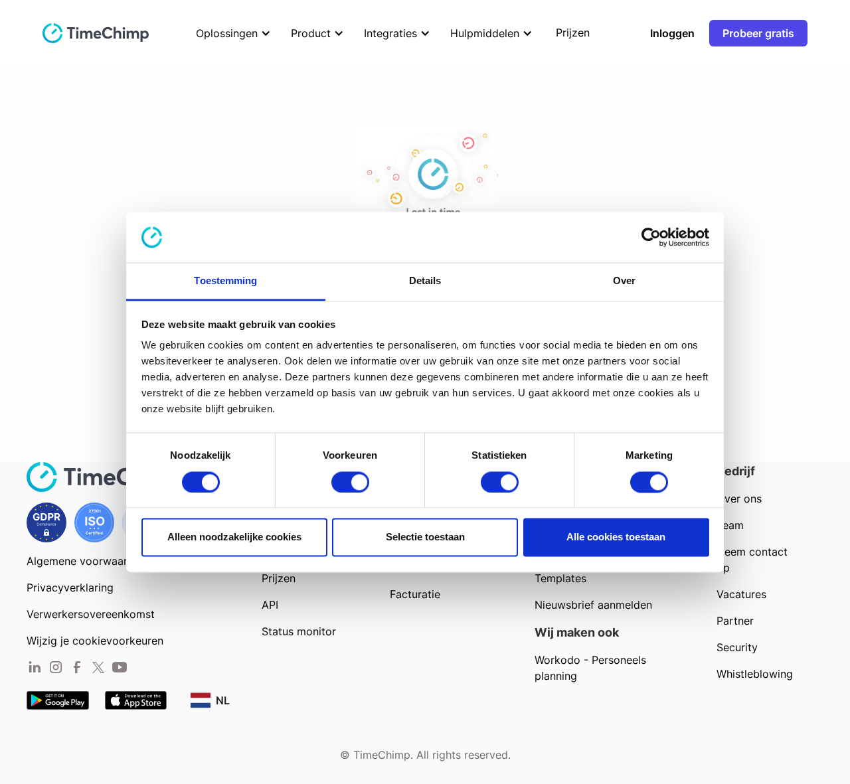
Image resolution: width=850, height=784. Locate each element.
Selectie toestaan (425, 537)
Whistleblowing (755, 673)
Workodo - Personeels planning (590, 667)
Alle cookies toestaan (615, 537)
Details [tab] (425, 281)
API (270, 604)
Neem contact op (752, 559)
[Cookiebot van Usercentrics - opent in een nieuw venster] (651, 237)
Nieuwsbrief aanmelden (593, 604)
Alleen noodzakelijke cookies (234, 537)
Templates (560, 578)
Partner (735, 620)
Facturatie (415, 594)
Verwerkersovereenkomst (91, 614)
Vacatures (741, 594)
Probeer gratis (758, 33)
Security (737, 647)
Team (730, 525)
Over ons (739, 498)
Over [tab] (624, 281)
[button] (230, 33)
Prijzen (279, 578)
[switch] (350, 482)
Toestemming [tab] (225, 281)
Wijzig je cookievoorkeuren (95, 640)
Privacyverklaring (70, 587)
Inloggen (672, 33)
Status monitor (299, 631)
